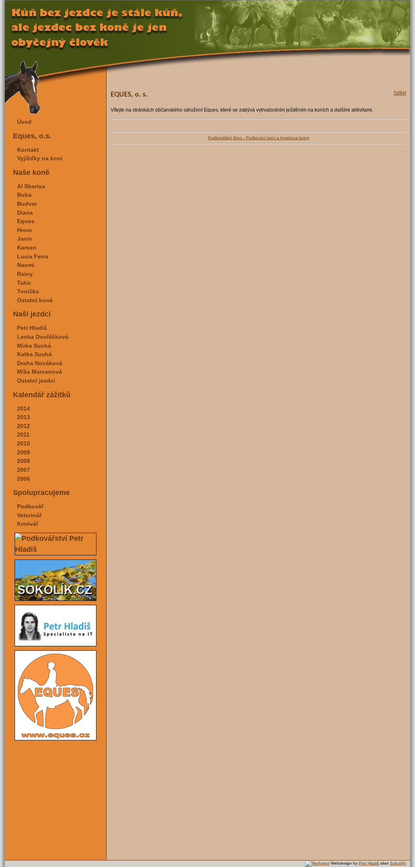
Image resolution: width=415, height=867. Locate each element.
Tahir (24, 283)
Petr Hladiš (32, 328)
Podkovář (30, 506)
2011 (23, 434)
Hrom (24, 230)
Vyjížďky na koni (39, 158)
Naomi (25, 265)
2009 (23, 452)
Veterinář (29, 515)
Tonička (28, 291)
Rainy (25, 274)
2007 (23, 470)
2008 (23, 461)
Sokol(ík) (398, 863)
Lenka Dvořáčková (42, 336)
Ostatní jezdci (36, 380)
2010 (23, 443)
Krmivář (27, 524)
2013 (23, 417)
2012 (23, 426)
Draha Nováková (39, 363)
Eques (25, 221)
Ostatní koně (35, 300)
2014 (23, 408)
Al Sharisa (31, 186)
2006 (23, 478)
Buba (24, 194)
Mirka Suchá (34, 345)
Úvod (24, 121)
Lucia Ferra (32, 256)
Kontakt (28, 149)
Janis (24, 238)
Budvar (27, 203)
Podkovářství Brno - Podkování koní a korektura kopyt (258, 138)
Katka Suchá (34, 354)
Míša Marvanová (39, 371)
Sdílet (400, 93)
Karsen (26, 247)
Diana (25, 212)
